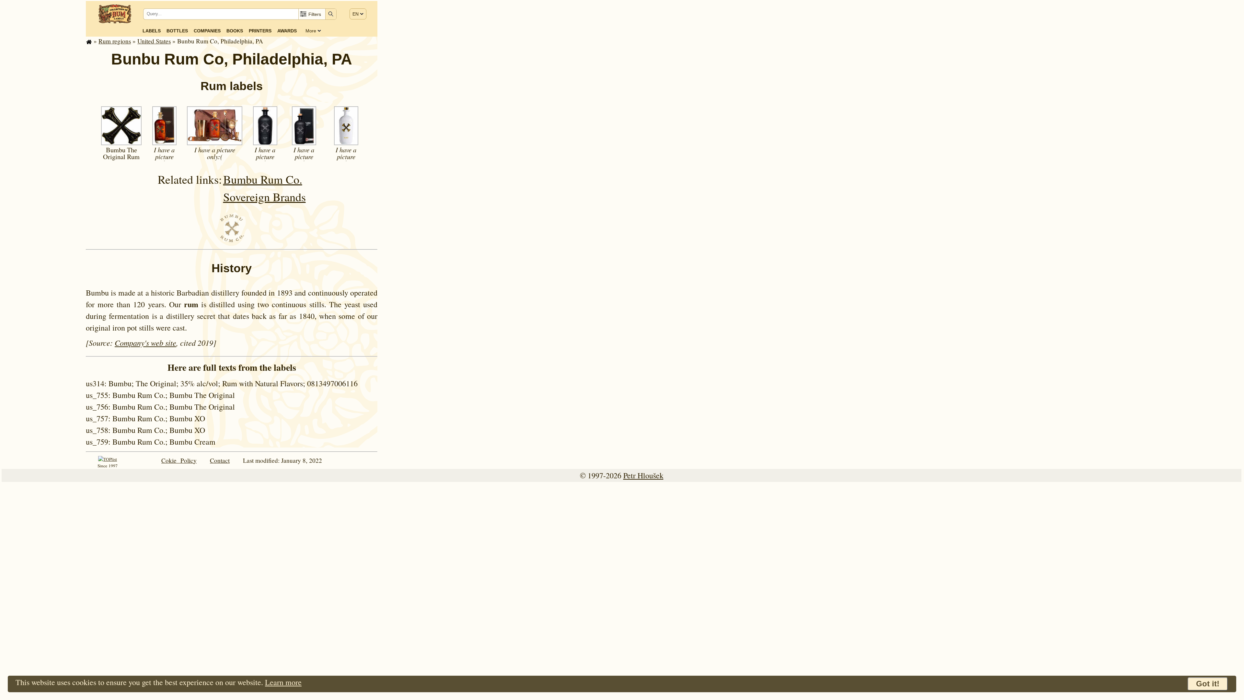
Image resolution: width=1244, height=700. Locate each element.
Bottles (177, 30)
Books (234, 30)
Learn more (283, 682)
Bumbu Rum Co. (262, 179)
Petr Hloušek (643, 475)
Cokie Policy (179, 460)
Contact (220, 460)
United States (154, 41)
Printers (260, 30)
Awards (287, 30)
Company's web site (145, 342)
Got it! (1207, 683)
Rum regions (114, 41)
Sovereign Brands (264, 196)
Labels (152, 30)
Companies (207, 30)
